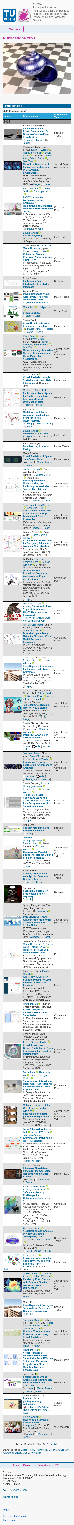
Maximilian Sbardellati (34, 390)
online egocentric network (37, 779)
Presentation (44, 1434)
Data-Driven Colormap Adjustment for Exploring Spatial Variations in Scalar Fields (37, 921)
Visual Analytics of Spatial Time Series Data (37, 457)
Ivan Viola (28, 161)
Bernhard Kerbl (30, 562)
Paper (47, 184)
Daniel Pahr (29, 1072)
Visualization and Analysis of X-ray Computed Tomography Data (38, 1234)
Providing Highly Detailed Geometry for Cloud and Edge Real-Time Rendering (37, 1262)
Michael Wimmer (40, 1132)
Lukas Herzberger (32, 603)
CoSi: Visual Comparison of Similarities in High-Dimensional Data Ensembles (37, 515)
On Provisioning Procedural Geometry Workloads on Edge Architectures (35, 574)
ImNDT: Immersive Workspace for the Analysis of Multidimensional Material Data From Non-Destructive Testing (38, 204)
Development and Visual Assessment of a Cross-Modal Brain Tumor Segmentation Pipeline (36, 298)
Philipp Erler (45, 307)
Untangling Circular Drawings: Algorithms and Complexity (37, 257)
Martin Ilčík (29, 307)
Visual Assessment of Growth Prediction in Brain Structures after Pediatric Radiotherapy (38, 1049)
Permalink (36, 1452)
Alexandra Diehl (31, 1320)
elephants (31, 1407)
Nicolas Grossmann (33, 624)
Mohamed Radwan (32, 1105)
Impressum (9, 1520)
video (38, 746)
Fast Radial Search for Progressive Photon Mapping (35, 894)
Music (36, 315)
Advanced (42, 1449)
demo (38, 1161)
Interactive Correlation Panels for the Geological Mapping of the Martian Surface (37, 1172)
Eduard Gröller (37, 158)
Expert (51, 1449)
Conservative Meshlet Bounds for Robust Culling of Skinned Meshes (38, 855)
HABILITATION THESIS (38, 1251)
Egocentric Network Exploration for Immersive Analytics (37, 765)
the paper (30, 776)
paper (28, 599)
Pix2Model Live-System (36, 1408)
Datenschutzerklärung (14, 1516)
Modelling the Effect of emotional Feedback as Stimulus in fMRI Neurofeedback (36, 416)
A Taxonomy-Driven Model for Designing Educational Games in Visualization (37, 543)
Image (36, 184)
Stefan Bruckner (31, 1328)
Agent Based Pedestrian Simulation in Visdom (36, 324)
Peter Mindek (38, 339)
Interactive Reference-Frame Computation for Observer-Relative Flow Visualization (36, 132)
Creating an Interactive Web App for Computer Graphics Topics (35, 876)
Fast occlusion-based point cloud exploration (36, 1115)
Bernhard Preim (35, 696)
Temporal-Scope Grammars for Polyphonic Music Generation (37, 1138)
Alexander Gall (30, 188)
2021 (57, 1465)
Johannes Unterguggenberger (37, 785)
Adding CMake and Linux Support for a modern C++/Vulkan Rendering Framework (37, 610)
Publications (44, 1465)
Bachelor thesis (34, 882)
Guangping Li (44, 245)
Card (28, 315)
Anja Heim (28, 505)
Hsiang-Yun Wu (39, 251)
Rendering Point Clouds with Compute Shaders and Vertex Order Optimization (36, 1283)
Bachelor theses (34, 140)
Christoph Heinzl (42, 191)
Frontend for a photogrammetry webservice (32, 1401)
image (30, 462)
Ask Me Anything (32, 235)
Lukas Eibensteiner (33, 1129)
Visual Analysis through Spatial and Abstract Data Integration (37, 380)
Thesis (29, 1314)
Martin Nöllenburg (32, 248)
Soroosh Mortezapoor (34, 1186)
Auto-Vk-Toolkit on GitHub (37, 619)
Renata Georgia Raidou (35, 1042)
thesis (40, 332)
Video (38, 1391)
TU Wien (38, 4)
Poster (29, 332)
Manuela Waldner (32, 152)
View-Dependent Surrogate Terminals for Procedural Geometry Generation (38, 1308)
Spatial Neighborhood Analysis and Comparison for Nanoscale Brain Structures (37, 1381)
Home (16, 1465)
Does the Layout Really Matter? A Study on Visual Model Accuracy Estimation (37, 637)
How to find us (10, 1496)
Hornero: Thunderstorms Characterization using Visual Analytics (36, 1334)
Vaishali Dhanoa (31, 469)
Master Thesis (44, 329)
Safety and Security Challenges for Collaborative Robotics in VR (37, 1196)
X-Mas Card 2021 (32, 313)
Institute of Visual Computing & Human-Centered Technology (51, 12)
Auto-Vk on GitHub (33, 617)
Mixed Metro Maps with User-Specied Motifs (36, 951)
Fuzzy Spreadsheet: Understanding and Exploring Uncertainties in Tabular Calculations (37, 485)
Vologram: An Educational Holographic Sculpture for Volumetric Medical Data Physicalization (37, 1085)
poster (29, 404)
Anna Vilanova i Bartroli (38, 698)
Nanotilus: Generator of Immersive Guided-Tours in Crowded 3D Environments (36, 168)
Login (6, 1509)
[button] (13, 29)
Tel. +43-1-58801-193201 (16, 1490)
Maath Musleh (30, 1004)
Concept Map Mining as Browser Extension (36, 829)
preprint (30, 1161)
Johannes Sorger (31, 753)
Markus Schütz (31, 1273)
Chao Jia (39, 559)
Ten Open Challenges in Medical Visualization (36, 706)
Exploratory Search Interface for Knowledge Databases (36, 284)
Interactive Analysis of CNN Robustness (35, 736)
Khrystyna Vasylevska (34, 1189)
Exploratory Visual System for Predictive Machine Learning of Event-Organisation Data (38, 397)
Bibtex (24, 1449)
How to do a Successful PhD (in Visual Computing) (36, 1422)
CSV (26, 1452)
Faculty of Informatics (45, 7)
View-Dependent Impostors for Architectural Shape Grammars (38, 669)
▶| (55, 1444)
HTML (32, 1449)
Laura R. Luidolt (39, 150)
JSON (60, 1449)
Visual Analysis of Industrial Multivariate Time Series (35, 1012)
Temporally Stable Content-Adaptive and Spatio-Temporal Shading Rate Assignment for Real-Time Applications (37, 800)
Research (28, 1465)
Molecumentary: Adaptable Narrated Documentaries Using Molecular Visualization (38, 354)
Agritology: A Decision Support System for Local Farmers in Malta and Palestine (37, 981)
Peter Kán (35, 756)
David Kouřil (29, 336)
